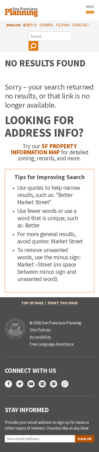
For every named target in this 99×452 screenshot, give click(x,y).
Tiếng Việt (80, 25)
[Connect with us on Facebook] (10, 384)
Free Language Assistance (52, 344)
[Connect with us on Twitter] (21, 384)
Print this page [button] (63, 302)
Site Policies (40, 329)
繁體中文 (30, 25)
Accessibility (40, 337)
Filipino (63, 25)
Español (46, 25)
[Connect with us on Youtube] (33, 384)
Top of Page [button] (32, 302)
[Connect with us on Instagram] (55, 384)
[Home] (22, 10)
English (13, 25)
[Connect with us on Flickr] (44, 384)
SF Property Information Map (44, 149)
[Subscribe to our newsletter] (67, 384)
